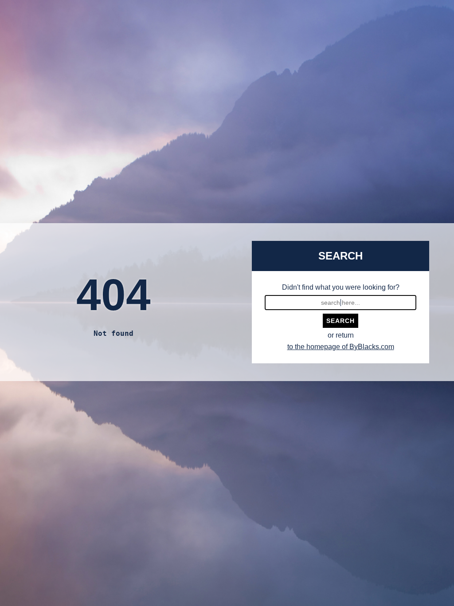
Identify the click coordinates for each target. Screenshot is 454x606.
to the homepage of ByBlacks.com (340, 346)
